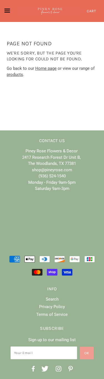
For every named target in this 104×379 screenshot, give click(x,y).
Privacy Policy (52, 306)
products (15, 74)
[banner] (50, 11)
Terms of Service (52, 314)
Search (52, 299)
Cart (91, 11)
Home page (46, 68)
